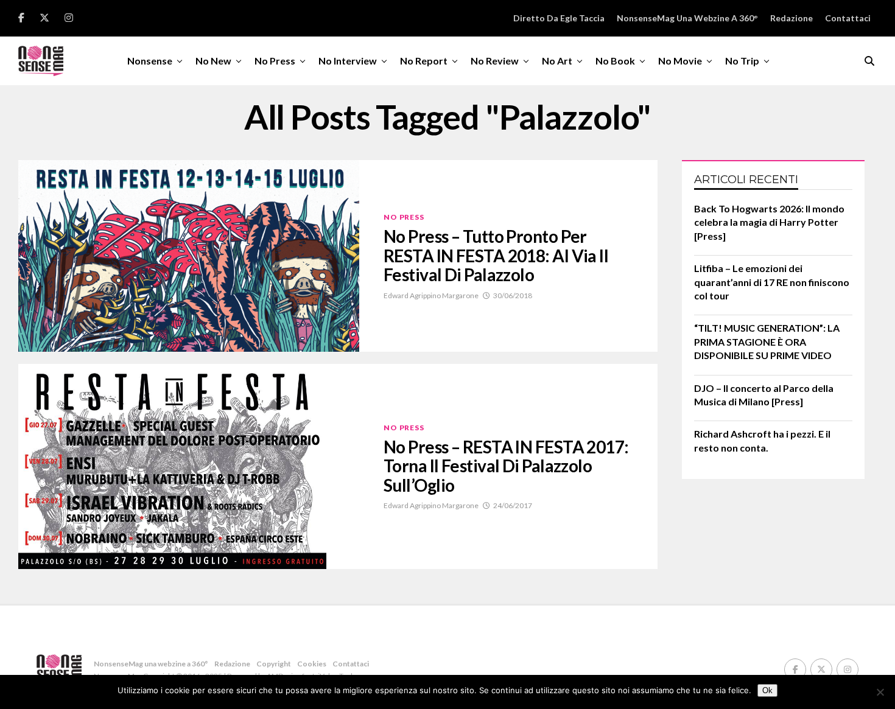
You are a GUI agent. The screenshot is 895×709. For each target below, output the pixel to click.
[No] (880, 692)
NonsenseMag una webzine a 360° (687, 18)
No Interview (347, 60)
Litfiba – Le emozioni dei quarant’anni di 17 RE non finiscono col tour (771, 281)
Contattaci (848, 18)
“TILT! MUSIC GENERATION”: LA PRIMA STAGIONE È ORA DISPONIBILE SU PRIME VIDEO (767, 341)
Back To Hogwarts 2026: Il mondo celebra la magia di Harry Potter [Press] (769, 222)
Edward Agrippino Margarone (431, 295)
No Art (557, 60)
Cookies (311, 663)
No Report (424, 60)
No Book (615, 60)
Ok (767, 690)
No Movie (680, 60)
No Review (495, 60)
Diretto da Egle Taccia (559, 18)
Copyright (273, 663)
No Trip (742, 60)
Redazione (791, 18)
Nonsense (149, 60)
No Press (274, 60)
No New (213, 60)
